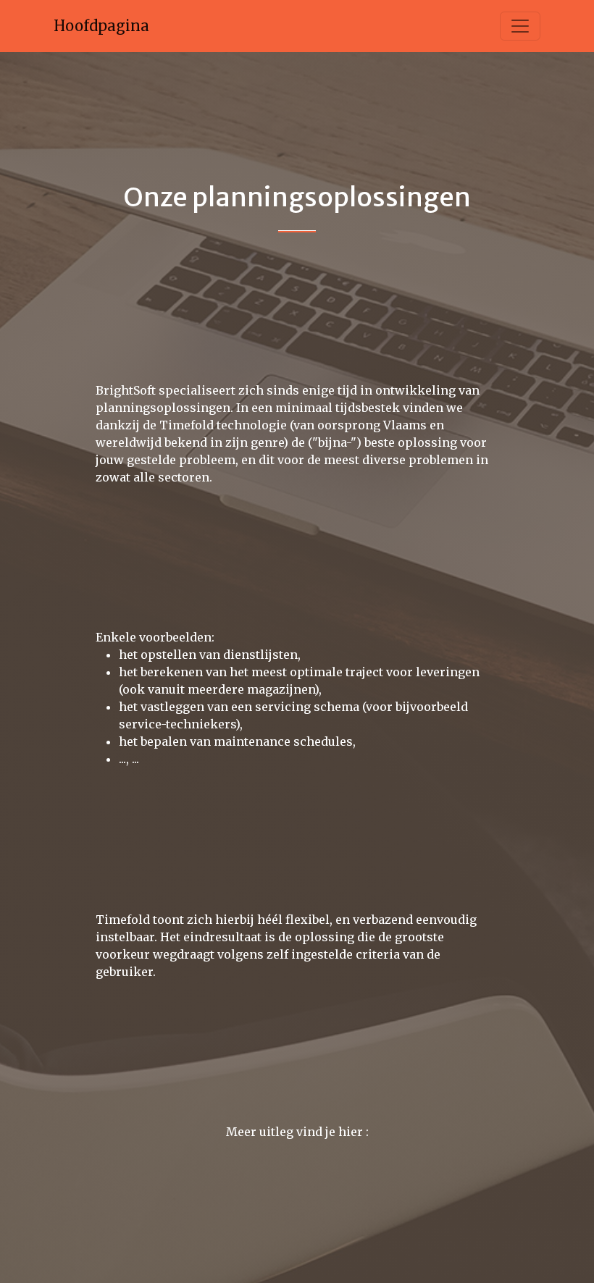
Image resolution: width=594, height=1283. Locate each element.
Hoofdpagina (101, 26)
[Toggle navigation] (520, 26)
